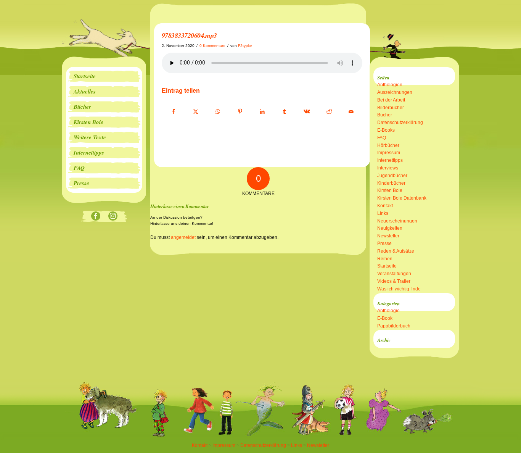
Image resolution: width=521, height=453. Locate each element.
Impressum (388, 152)
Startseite (387, 266)
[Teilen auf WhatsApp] (218, 111)
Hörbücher (388, 145)
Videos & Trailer (393, 281)
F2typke (245, 46)
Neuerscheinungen (397, 221)
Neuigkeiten (389, 228)
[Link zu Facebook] (95, 216)
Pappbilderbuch (393, 326)
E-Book (384, 318)
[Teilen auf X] (195, 111)
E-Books (386, 130)
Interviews (387, 168)
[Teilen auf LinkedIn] (262, 111)
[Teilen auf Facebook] (173, 111)
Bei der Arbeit (391, 100)
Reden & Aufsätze (395, 251)
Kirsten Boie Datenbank (401, 198)
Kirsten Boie (389, 190)
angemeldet (183, 237)
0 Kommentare (212, 46)
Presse (384, 243)
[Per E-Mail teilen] (351, 111)
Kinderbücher (391, 183)
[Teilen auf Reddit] (329, 111)
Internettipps (390, 160)
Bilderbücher (390, 107)
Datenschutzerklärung (400, 122)
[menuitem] (104, 76)
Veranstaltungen (394, 273)
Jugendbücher (392, 175)
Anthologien (389, 84)
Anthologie (388, 310)
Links (382, 213)
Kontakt (385, 205)
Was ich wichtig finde (399, 289)
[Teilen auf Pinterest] (240, 111)
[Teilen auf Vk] (307, 111)
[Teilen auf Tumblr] (284, 111)
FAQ (381, 137)
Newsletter (388, 236)
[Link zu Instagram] (112, 216)
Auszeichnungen (394, 92)
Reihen (384, 258)
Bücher (384, 115)
